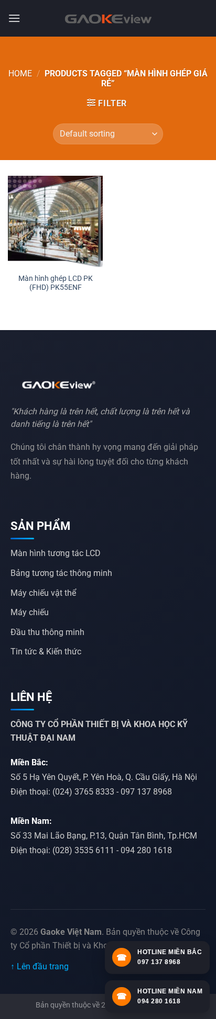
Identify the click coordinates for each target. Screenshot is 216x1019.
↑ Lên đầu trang (39, 966)
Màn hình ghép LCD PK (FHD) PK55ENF (55, 283)
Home (20, 73)
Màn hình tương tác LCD (55, 553)
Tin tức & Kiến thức (45, 651)
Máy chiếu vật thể (43, 593)
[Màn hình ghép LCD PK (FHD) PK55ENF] (55, 222)
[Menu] (14, 18)
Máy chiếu (29, 612)
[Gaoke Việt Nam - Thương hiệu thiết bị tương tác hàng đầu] (108, 18)
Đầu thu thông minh (47, 632)
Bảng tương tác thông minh (61, 573)
